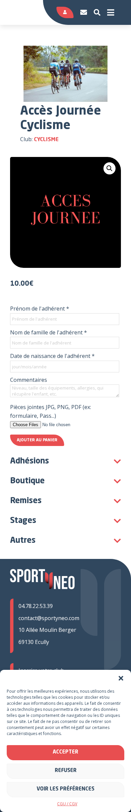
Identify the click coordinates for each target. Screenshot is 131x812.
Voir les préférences (65, 789)
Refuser (66, 770)
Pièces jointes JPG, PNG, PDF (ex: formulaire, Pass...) (50, 411)
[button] (121, 678)
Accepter (65, 752)
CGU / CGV (67, 804)
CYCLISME (46, 140)
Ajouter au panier (37, 440)
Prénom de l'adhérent (39, 308)
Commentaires (28, 379)
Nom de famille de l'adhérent (48, 332)
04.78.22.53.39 (35, 606)
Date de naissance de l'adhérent (52, 356)
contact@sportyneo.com (48, 618)
